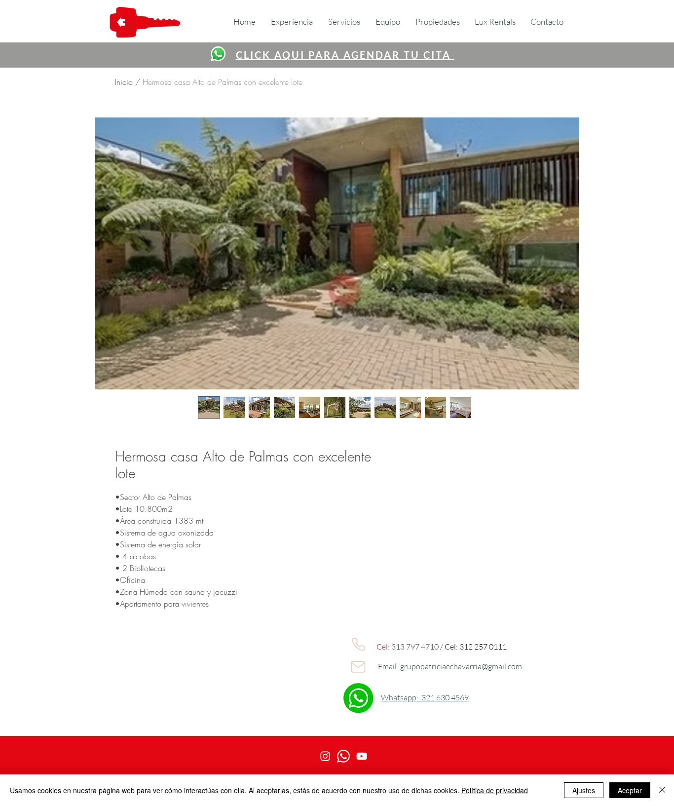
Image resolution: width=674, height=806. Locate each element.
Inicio (124, 82)
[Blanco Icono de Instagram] (325, 756)
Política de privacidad (494, 790)
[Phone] (358, 644)
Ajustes (583, 790)
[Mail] (358, 667)
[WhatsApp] (218, 53)
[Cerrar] (662, 790)
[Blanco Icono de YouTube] (361, 756)
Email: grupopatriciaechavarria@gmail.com (450, 666)
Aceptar (630, 790)
